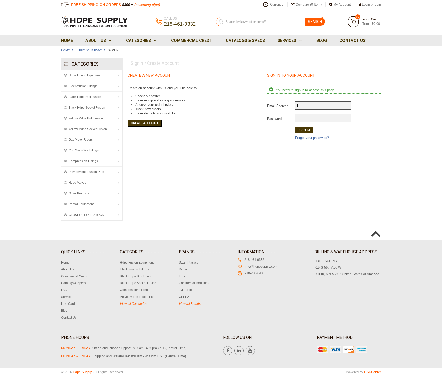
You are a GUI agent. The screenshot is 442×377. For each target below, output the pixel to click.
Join (378, 4)
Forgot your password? (312, 138)
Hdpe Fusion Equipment (85, 75)
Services (287, 40)
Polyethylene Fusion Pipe (86, 172)
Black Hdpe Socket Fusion (87, 107)
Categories (138, 40)
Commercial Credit (192, 40)
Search (315, 22)
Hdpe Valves (77, 182)
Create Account (144, 123)
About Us (95, 40)
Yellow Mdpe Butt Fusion (86, 118)
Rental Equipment (81, 204)
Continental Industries (194, 283)
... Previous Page (89, 50)
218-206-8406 (254, 273)
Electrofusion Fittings (83, 86)
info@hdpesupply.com (261, 266)
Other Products (79, 193)
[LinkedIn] (239, 350)
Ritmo (183, 269)
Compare (308, 4)
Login (366, 4)
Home (67, 40)
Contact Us (352, 40)
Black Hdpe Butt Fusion (85, 97)
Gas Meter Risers (81, 139)
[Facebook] (227, 350)
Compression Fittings (83, 161)
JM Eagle (185, 290)
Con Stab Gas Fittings (84, 150)
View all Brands (190, 304)
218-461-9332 (254, 260)
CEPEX (184, 297)
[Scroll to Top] (375, 228)
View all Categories (133, 304)
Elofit (182, 276)
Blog (321, 40)
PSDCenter (372, 372)
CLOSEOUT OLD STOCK (86, 215)
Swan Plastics (188, 262)
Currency (276, 4)
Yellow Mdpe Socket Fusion (88, 129)
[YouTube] (250, 350)
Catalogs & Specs (245, 40)
